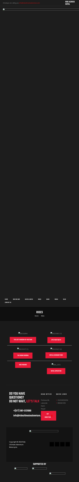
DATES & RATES (29, 299)
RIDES (39, 299)
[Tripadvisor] (47, 3)
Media (56, 299)
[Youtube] (54, 3)
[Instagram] (51, 3)
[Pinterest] (58, 3)
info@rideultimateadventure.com (29, 3)
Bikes (47, 299)
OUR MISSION (63, 400)
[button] (23, 340)
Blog (64, 299)
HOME (6, 299)
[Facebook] (44, 3)
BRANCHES (62, 403)
